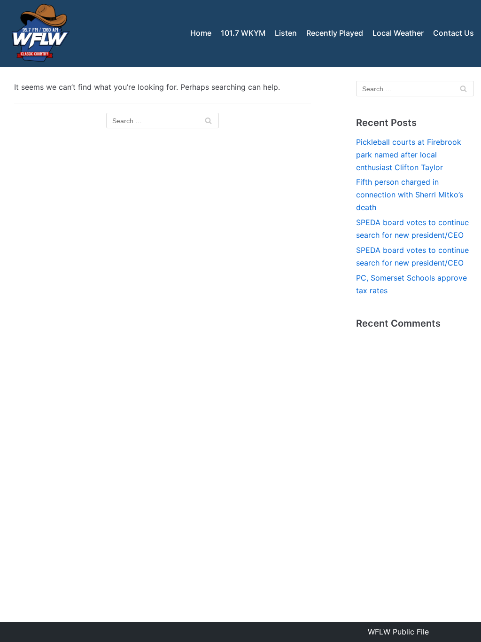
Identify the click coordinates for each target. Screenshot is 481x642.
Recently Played (334, 33)
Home (200, 33)
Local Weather (398, 33)
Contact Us (453, 33)
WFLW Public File (398, 631)
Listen (286, 33)
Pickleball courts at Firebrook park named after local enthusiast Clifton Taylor (408, 154)
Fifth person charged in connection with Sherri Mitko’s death (409, 194)
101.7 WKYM (243, 33)
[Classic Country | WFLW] (40, 33)
